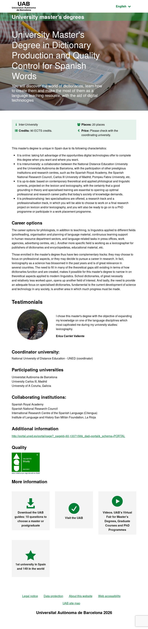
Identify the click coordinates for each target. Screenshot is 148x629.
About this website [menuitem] (80, 596)
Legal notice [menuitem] (30, 596)
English (126, 6)
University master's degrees (48, 17)
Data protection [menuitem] (53, 596)
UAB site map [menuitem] (71, 603)
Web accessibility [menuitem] (109, 596)
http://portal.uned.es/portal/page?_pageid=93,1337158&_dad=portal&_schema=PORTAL (68, 436)
